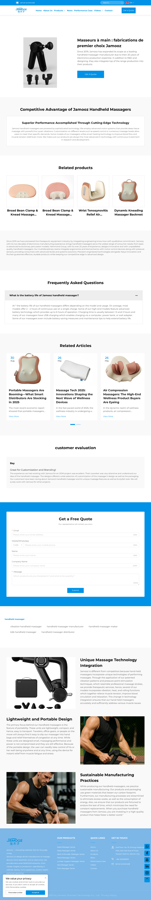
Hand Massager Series (66, 858)
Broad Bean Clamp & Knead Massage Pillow (22, 212)
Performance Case (83, 10)
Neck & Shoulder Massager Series (70, 854)
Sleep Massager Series (66, 851)
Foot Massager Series (66, 868)
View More (14, 416)
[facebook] (147, 853)
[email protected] (27, 3)
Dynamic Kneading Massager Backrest (128, 212)
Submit (75, 590)
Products (58, 10)
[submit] (121, 3)
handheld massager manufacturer (65, 626)
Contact (109, 10)
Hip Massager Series (65, 865)
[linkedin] (147, 866)
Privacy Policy (109, 895)
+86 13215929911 (122, 859)
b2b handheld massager (23, 632)
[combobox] (18, 545)
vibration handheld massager (26, 626)
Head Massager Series (66, 847)
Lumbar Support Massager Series (71, 861)
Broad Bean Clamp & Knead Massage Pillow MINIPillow (57, 212)
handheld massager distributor (58, 632)
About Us (47, 10)
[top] (147, 879)
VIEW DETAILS (22, 191)
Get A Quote (90, 74)
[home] (21, 10)
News (70, 10)
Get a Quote (128, 10)
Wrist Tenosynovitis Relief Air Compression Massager (93, 212)
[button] (72, 424)
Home (39, 10)
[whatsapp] (147, 846)
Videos (97, 10)
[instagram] (147, 873)
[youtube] (147, 860)
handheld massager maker (103, 626)
